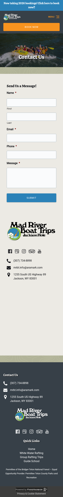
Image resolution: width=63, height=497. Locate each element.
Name (11, 92)
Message (13, 163)
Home (31, 449)
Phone (12, 146)
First (9, 108)
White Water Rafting (31, 453)
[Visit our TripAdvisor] (32, 251)
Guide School (31, 461)
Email (11, 129)
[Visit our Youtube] (39, 251)
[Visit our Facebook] (10, 251)
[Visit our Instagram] (24, 251)
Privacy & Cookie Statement (31, 493)
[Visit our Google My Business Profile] (17, 251)
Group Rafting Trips (31, 457)
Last (9, 123)
